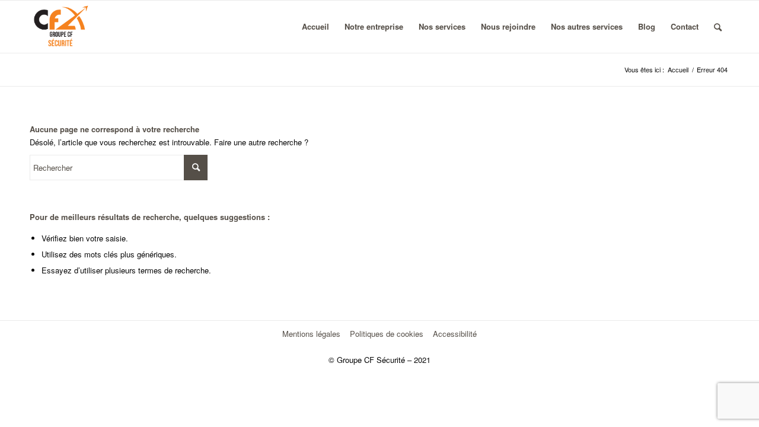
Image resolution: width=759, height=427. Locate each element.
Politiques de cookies (386, 333)
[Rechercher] (717, 27)
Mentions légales (311, 333)
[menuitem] (315, 27)
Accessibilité (455, 333)
